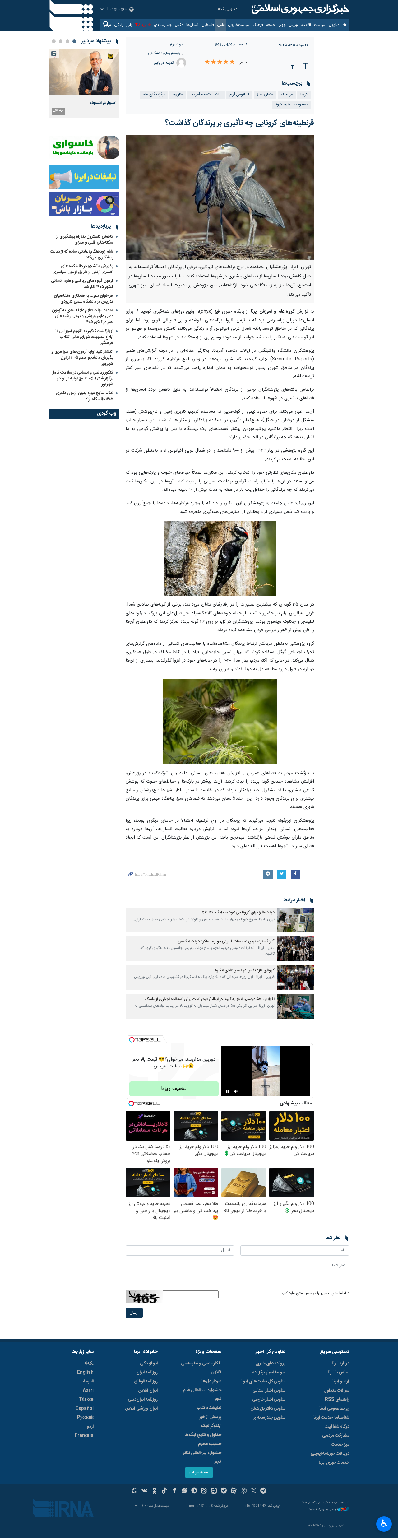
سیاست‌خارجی (239, 25)
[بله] (224, 1491)
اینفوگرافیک (211, 1426)
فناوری (178, 94)
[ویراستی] (184, 1491)
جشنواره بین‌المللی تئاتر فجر (202, 1457)
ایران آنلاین (148, 1390)
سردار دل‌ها (211, 1381)
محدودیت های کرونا (291, 104)
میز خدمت (340, 1444)
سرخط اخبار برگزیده (268, 1372)
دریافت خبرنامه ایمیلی (330, 1453)
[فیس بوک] (174, 1491)
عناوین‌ (334, 25)
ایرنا (299, 9)
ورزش (293, 25)
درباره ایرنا (340, 1363)
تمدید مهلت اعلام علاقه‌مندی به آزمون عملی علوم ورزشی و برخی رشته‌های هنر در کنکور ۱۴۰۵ (82, 316)
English (85, 1372)
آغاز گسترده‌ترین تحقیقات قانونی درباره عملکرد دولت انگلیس (226, 941)
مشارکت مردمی (335, 1435)
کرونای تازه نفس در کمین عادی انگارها (244, 970)
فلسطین (207, 25)
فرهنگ (258, 25)
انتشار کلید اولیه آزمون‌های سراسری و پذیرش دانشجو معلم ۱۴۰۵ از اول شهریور (82, 357)
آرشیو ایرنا (340, 1381)
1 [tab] (74, 41)
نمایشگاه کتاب (209, 1408)
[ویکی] (144, 1491)
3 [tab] (60, 41)
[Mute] (236, 1091)
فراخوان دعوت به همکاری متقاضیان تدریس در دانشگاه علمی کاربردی (83, 298)
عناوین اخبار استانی (268, 1390)
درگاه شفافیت (337, 1426)
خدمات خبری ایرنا (334, 1462)
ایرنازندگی (149, 1363)
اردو (90, 1426)
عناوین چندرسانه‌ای (268, 1417)
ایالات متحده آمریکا (206, 94)
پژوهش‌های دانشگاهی (164, 53)
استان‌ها (192, 25)
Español (85, 1408)
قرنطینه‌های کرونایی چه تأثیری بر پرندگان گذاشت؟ (239, 123)
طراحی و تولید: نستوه (323, 1509)
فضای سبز (265, 94)
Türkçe (86, 1399)
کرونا (304, 94)
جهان (282, 25)
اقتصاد (306, 25)
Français (84, 1435)
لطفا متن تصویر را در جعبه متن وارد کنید (315, 1293)
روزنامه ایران (147, 1372)
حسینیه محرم (209, 1444)
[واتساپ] (135, 1491)
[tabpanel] (84, 83)
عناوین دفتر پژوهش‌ (267, 1408)
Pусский (85, 1417)
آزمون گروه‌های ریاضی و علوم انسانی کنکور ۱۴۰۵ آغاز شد (82, 283)
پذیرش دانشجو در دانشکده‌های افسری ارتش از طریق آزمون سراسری (83, 269)
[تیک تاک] (164, 1491)
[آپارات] (233, 1491)
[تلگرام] (263, 1491)
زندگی (118, 25)
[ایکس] (253, 1491)
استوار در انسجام (102, 103)
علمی (221, 25)
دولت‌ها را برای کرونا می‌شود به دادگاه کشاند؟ (238, 912)
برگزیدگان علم (154, 94)
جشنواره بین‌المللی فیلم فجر (202, 1395)
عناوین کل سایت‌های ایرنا (263, 1381)
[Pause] (227, 1091)
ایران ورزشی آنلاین (141, 1408)
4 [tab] (54, 41)
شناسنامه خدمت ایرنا (331, 1417)
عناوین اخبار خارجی (268, 1399)
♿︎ (384, 1523)
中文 (89, 1363)
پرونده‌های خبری (270, 1363)
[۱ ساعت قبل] (84, 72)
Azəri (88, 1390)
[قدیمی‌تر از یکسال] (295, 920)
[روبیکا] (243, 1491)
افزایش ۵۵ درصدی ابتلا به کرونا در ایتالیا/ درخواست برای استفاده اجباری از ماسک (210, 999)
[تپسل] (132, 1040)
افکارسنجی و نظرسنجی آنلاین (201, 1368)
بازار (129, 25)
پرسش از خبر (210, 1417)
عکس (179, 25)
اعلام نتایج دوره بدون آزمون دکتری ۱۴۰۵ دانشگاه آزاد (84, 396)
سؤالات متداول (336, 1390)
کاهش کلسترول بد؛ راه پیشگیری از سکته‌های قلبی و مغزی (84, 239)
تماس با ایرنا (338, 1372)
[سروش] (194, 1491)
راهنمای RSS (337, 1399)
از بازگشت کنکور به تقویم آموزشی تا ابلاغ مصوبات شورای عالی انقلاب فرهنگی (84, 337)
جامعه (270, 25)
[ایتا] (204, 1491)
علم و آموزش (177, 45)
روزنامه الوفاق (146, 1381)
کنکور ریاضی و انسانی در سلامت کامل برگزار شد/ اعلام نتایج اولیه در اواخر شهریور (82, 378)
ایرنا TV (141, 25)
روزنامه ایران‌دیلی (143, 1399)
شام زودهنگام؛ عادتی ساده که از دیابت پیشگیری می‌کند (81, 254)
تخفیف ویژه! (174, 1089)
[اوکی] (154, 1491)
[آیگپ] (214, 1491)
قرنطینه (287, 94)
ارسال (134, 1313)
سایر (107, 25)
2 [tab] (67, 41)
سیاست (320, 25)
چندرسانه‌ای (163, 25)
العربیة (88, 1381)
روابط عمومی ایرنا (334, 1408)
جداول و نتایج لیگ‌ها (202, 1435)
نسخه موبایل (199, 1472)
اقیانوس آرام (239, 94)
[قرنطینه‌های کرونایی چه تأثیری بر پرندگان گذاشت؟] (220, 197)
